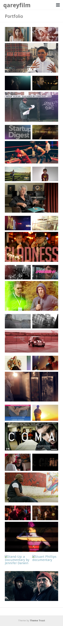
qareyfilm (17, 5)
